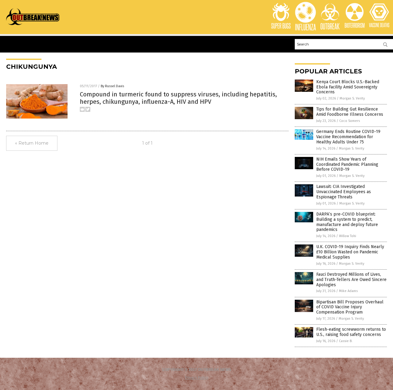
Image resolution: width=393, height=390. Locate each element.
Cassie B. (345, 341)
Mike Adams (348, 291)
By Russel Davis (112, 86)
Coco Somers (349, 121)
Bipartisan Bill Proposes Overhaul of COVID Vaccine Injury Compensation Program (349, 307)
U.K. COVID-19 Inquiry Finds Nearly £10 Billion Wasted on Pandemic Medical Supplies (350, 252)
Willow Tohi (347, 236)
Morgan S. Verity (352, 98)
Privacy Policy (196, 378)
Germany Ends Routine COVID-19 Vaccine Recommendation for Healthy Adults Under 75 (348, 137)
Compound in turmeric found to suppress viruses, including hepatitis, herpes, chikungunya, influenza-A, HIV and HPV (178, 98)
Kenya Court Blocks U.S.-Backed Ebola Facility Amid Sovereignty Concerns (347, 87)
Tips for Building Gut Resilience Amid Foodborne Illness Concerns (349, 112)
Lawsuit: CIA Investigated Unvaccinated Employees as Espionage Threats (343, 192)
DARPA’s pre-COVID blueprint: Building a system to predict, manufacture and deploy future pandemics (347, 222)
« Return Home (32, 143)
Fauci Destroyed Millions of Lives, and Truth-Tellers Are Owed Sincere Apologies (351, 279)
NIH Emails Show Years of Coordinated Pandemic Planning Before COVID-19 (347, 164)
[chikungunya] (32, 25)
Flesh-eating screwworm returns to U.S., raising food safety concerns (351, 332)
